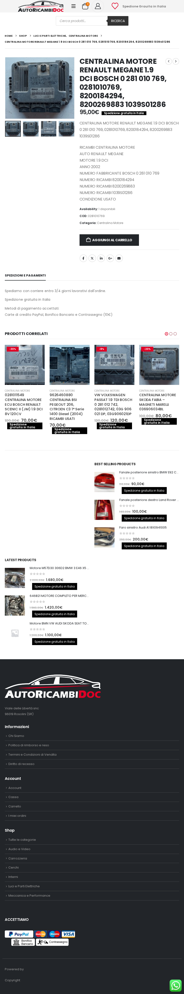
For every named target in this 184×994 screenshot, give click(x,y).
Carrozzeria (17, 872)
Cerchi (13, 882)
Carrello (14, 820)
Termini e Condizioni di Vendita (32, 769)
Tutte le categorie (22, 854)
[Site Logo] (40, 6)
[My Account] (100, 6)
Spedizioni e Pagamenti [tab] (25, 275)
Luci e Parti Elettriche (24, 900)
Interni (13, 891)
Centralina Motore (110, 223)
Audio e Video (19, 863)
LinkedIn (101, 258)
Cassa (13, 811)
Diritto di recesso (21, 778)
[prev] (168, 61)
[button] (73, 6)
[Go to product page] (25, 365)
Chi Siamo (16, 750)
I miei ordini (17, 830)
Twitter (92, 258)
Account (14, 802)
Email (119, 258)
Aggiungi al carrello (112, 240)
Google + (110, 258)
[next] (175, 61)
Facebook (83, 258)
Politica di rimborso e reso (28, 759)
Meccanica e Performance (29, 910)
